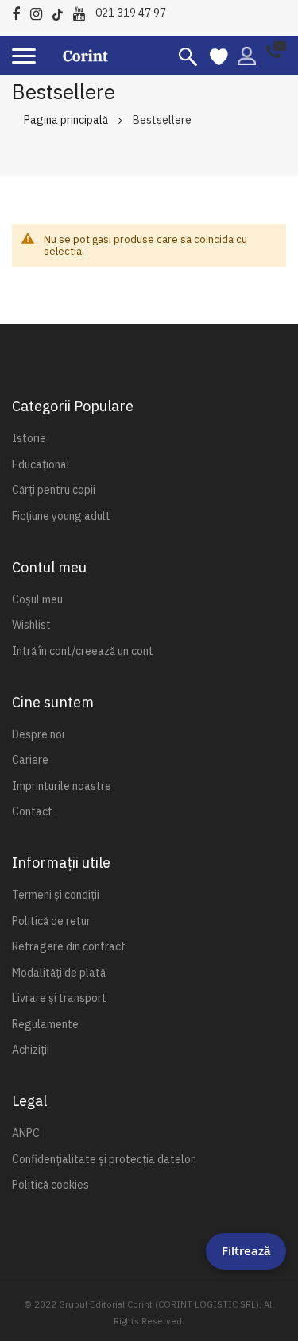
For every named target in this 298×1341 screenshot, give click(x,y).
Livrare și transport (59, 998)
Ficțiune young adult (61, 516)
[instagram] (40, 11)
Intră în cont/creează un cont (82, 651)
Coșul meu (37, 599)
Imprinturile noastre (61, 786)
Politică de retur (51, 921)
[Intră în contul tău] (247, 55)
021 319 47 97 (130, 13)
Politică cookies (50, 1184)
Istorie (29, 438)
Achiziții (30, 1049)
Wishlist (31, 625)
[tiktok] (61, 11)
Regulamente (45, 1024)
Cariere (30, 760)
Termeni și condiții (55, 895)
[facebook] (20, 11)
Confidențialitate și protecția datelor (103, 1159)
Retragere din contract (69, 946)
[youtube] (83, 11)
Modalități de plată (59, 972)
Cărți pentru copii (53, 490)
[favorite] (219, 55)
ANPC (26, 1133)
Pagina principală (66, 120)
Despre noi (38, 734)
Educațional (41, 464)
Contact (32, 811)
